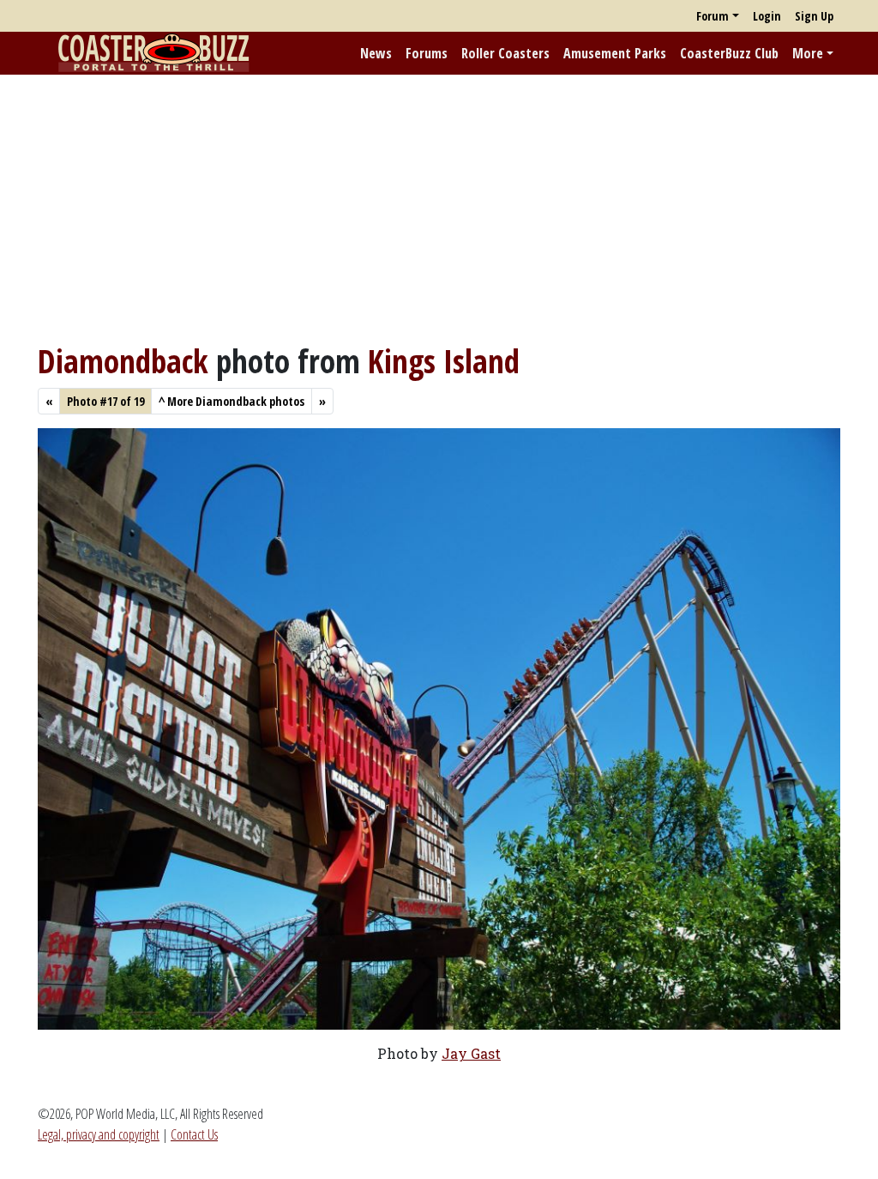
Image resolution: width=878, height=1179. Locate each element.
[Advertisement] (439, 208)
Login (767, 16)
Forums (427, 53)
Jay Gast (471, 1053)
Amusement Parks (614, 53)
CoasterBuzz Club (729, 53)
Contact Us (194, 1134)
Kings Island (444, 361)
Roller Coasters (505, 53)
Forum (712, 16)
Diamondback (123, 361)
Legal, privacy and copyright (98, 1134)
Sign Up (814, 16)
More (807, 53)
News (376, 53)
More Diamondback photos (231, 401)
